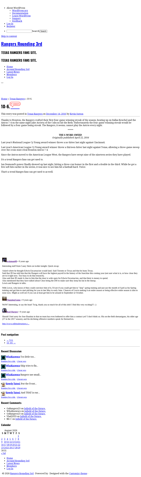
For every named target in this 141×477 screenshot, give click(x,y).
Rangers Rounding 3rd (21, 43)
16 (2, 444)
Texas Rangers (17, 99)
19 (11, 444)
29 (19, 447)
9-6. (10, 340)
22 (19, 444)
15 (19, 442)
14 (16, 442)
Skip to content (9, 36)
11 (8, 442)
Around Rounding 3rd (18, 69)
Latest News (13, 72)
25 (8, 447)
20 (13, 444)
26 (11, 447)
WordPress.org (20, 10)
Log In (10, 23)
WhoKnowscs (13, 356)
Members (12, 74)
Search (35, 31)
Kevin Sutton (76, 114)
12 (11, 442)
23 (2, 447)
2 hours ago (22, 379)
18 (8, 444)
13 (13, 442)
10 (5, 442)
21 (16, 444)
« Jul (3, 453)
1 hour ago (21, 361)
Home (10, 66)
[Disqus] (70, 217)
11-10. (11, 343)
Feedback (17, 21)
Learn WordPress (21, 15)
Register (11, 26)
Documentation (20, 13)
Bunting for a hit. (8, 361)
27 (13, 447)
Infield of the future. (35, 408)
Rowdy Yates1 (13, 383)
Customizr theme (78, 473)
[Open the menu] (2, 82)
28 (16, 447)
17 (5, 444)
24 (5, 447)
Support (16, 18)
